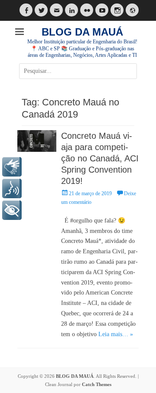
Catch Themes (96, 384)
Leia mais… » (115, 334)
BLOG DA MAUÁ (82, 32)
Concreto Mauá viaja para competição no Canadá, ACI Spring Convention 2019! (100, 158)
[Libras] (12, 167)
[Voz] (12, 188)
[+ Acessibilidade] (12, 210)
